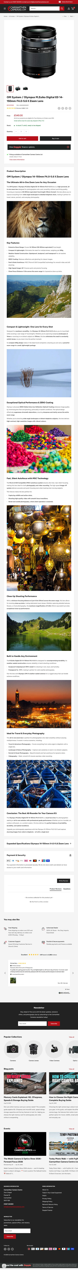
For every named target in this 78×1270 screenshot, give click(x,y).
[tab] (55, 889)
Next (71, 16)
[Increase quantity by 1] (26, 131)
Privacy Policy (46, 1198)
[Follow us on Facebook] (5, 1249)
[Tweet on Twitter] (66, 108)
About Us (45, 1190)
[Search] (62, 8)
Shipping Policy (47, 1201)
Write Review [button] (63, 881)
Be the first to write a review (39, 902)
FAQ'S (44, 1195)
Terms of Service (47, 1207)
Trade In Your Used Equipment (52, 1193)
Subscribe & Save (67, 2)
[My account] (69, 8)
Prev (65, 16)
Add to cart (22, 138)
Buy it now (55, 138)
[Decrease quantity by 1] (16, 131)
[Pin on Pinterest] (62, 108)
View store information (16, 159)
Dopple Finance (47, 1210)
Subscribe (54, 1023)
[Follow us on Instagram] (8, 1249)
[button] (39, 108)
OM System (10, 105)
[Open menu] (5, 8)
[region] (39, 973)
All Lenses (12, 16)
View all (72, 1037)
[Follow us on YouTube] (12, 1249)
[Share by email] (70, 108)
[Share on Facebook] (59, 108)
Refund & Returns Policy (50, 1204)
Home (5, 16)
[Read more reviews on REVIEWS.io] (64, 993)
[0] (72, 8)
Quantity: (10, 131)
